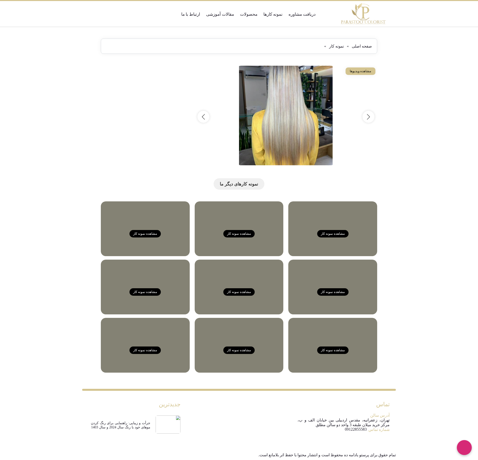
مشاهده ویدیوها (360, 71)
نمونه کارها (273, 14)
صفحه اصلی (362, 46)
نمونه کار (336, 46)
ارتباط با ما (190, 14)
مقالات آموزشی (220, 14)
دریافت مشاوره (302, 14)
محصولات (248, 14)
